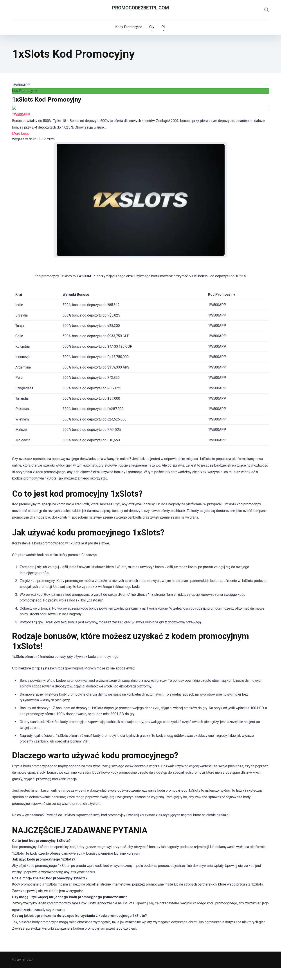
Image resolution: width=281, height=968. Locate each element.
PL (163, 27)
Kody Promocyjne (128, 27)
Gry (151, 27)
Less (25, 133)
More (16, 133)
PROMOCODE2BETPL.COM (140, 7)
